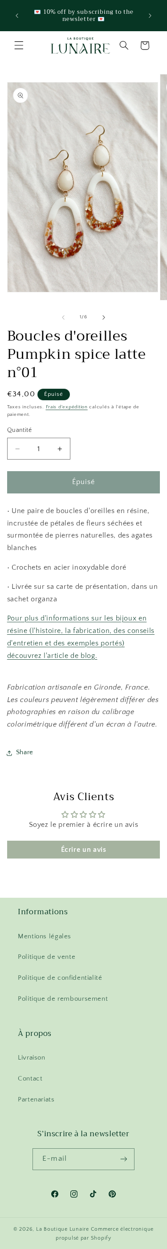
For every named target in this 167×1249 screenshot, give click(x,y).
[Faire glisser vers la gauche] (63, 317)
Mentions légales (44, 936)
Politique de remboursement (63, 998)
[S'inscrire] (123, 1159)
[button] (18, 45)
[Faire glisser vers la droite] (104, 317)
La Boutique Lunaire (62, 1229)
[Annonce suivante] (150, 15)
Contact (30, 1078)
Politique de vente (46, 957)
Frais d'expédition (67, 407)
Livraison (31, 1057)
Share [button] (24, 752)
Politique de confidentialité (60, 978)
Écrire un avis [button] (83, 850)
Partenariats (36, 1099)
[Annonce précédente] (17, 15)
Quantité (19, 430)
